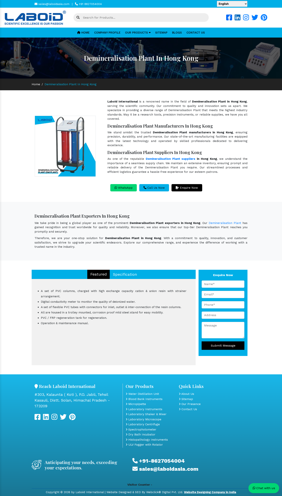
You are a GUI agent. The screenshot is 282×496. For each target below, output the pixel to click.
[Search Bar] (78, 17)
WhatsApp (125, 187)
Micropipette (136, 404)
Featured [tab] (98, 274)
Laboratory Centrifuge (143, 424)
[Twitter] (254, 19)
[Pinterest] (264, 19)
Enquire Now (188, 187)
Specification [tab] (125, 274)
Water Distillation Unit (143, 394)
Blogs (177, 32)
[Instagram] (246, 19)
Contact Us (195, 32)
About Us (187, 394)
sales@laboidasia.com (53, 4)
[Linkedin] (238, 19)
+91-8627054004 (161, 461)
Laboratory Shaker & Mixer (147, 414)
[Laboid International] (35, 17)
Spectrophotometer (141, 429)
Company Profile (107, 32)
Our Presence (191, 404)
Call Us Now (155, 187)
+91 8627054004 (90, 4)
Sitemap (161, 32)
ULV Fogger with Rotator (145, 444)
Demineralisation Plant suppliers (170, 159)
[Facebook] (229, 19)
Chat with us (265, 488)
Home (85, 32)
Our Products (137, 32)
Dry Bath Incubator (141, 434)
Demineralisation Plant (225, 223)
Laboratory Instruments (144, 409)
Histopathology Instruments (147, 439)
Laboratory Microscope (144, 419)
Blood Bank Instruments (144, 399)
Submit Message (223, 345)
